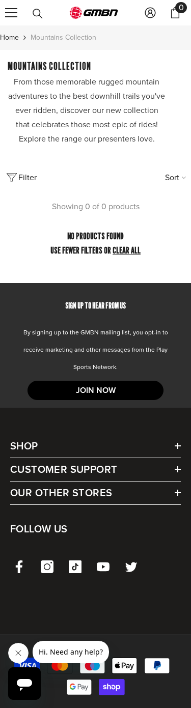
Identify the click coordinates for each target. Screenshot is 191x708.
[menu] (11, 13)
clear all (127, 250)
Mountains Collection (63, 37)
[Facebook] (19, 567)
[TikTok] (75, 567)
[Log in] (150, 12)
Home (9, 37)
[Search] (38, 14)
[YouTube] (103, 567)
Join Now (96, 390)
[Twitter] (131, 567)
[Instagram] (47, 567)
